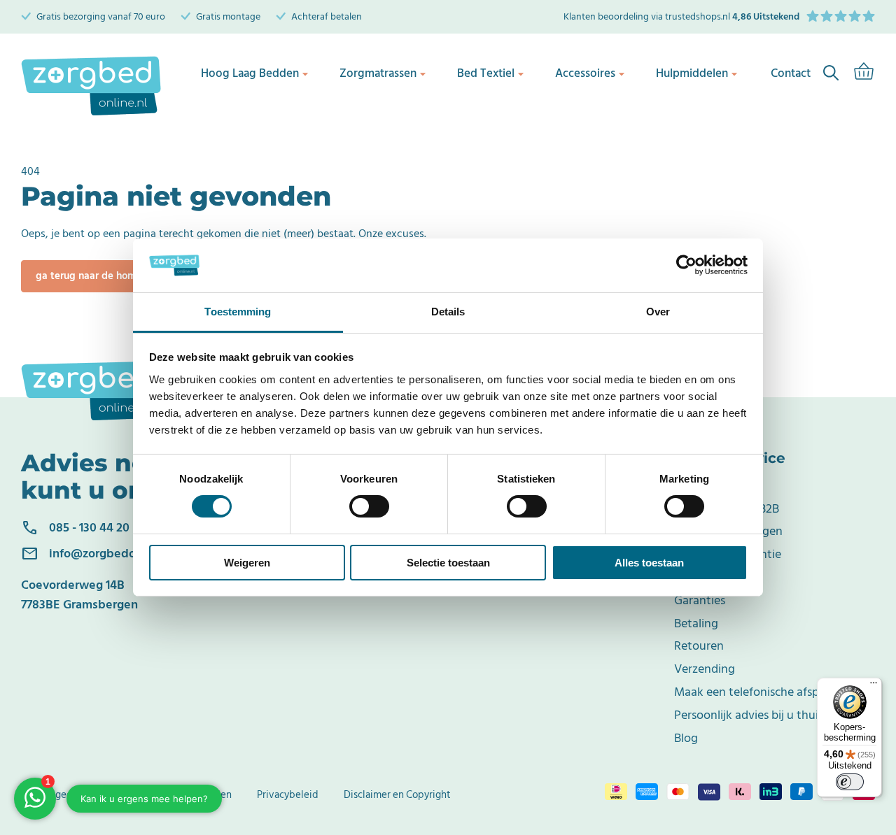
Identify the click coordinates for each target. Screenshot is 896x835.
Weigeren (247, 563)
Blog (686, 738)
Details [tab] (448, 311)
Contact (696, 486)
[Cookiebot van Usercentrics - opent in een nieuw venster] (686, 265)
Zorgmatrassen (378, 73)
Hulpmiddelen (692, 73)
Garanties (699, 600)
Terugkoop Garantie (727, 554)
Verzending (704, 669)
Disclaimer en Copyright (397, 795)
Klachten (697, 577)
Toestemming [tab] (237, 311)
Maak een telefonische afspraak (758, 692)
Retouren (699, 646)
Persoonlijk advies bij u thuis (748, 715)
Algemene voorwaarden (178, 795)
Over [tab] (658, 311)
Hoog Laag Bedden (250, 73)
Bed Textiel (485, 73)
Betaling (696, 623)
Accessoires (585, 73)
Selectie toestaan (448, 563)
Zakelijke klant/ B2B (726, 509)
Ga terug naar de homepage (101, 276)
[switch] (369, 506)
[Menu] (873, 686)
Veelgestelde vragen (728, 531)
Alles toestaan (649, 563)
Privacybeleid (287, 795)
